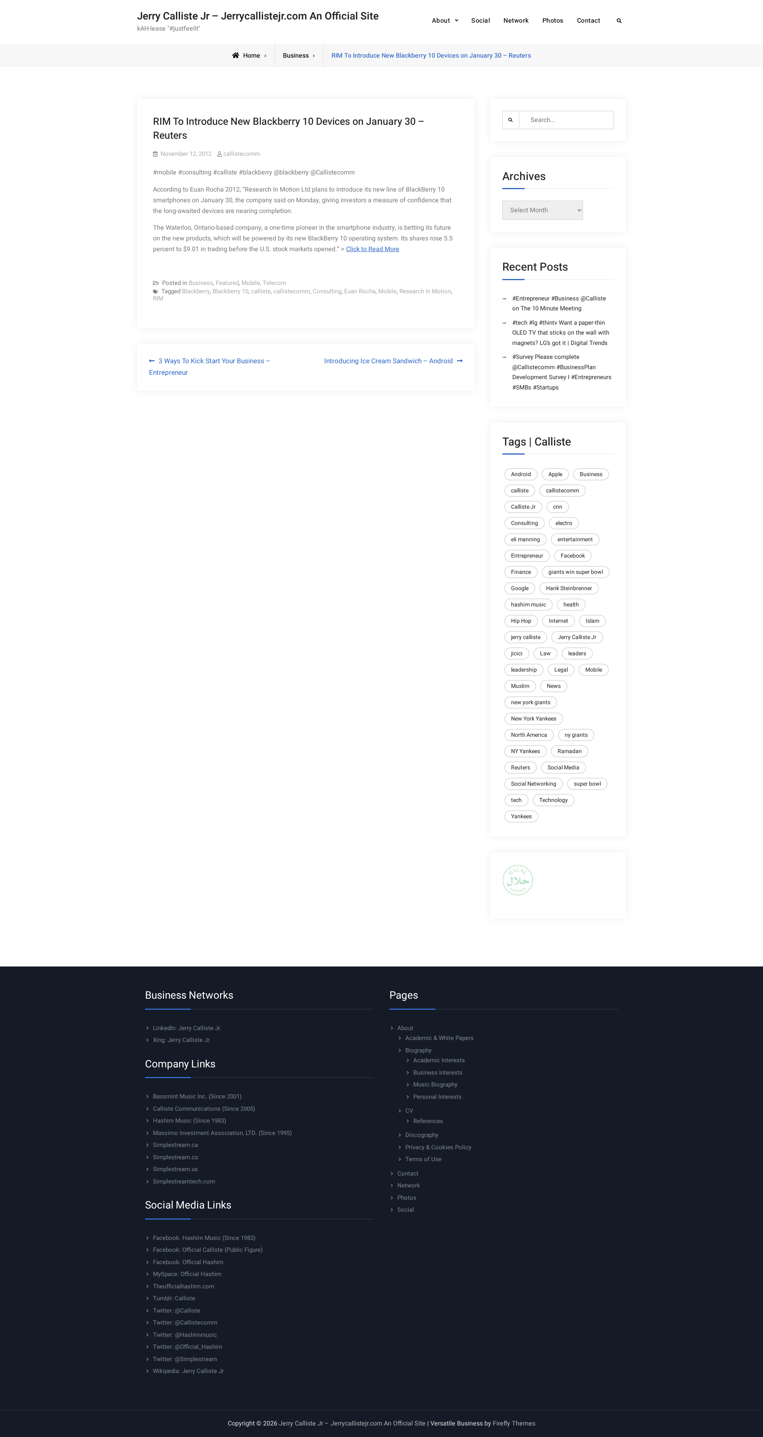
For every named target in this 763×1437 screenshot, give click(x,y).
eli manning (525, 539)
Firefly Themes (514, 1423)
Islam (592, 621)
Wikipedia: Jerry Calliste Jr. (189, 1371)
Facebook (573, 556)
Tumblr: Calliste (174, 1298)
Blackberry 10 (230, 291)
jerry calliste (525, 637)
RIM (158, 298)
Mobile (251, 283)
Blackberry (196, 291)
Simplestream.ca (175, 1145)
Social (480, 20)
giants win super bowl (575, 572)
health (571, 604)
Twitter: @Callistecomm (185, 1322)
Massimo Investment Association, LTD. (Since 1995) (222, 1133)
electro (564, 523)
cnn (557, 507)
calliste (261, 291)
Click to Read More (372, 249)
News (554, 686)
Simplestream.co (175, 1157)
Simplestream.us (175, 1169)
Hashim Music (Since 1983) (189, 1120)
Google (520, 588)
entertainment (575, 539)
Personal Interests (437, 1096)
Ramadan (570, 751)
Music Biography (435, 1084)
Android (521, 474)
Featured (227, 283)
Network (516, 20)
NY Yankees (525, 751)
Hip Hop (521, 621)
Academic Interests (439, 1060)
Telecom (274, 283)
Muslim (520, 686)
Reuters (520, 767)
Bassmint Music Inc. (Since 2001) (197, 1096)
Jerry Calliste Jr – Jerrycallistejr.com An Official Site (258, 16)
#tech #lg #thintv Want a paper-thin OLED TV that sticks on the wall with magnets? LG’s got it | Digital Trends (560, 332)
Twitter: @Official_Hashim (187, 1346)
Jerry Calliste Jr (577, 637)
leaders (577, 653)
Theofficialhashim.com (183, 1286)
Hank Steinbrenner (569, 588)
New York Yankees (533, 719)
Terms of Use (423, 1159)
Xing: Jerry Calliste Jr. (182, 1040)
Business (296, 55)
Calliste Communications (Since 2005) (204, 1108)
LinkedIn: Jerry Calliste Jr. (187, 1028)
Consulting (327, 291)
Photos (553, 20)
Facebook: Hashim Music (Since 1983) (204, 1238)
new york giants (530, 702)
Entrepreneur (527, 556)
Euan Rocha (360, 291)
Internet (558, 621)
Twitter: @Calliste (176, 1310)
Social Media (563, 767)
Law (545, 653)
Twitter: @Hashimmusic (185, 1334)
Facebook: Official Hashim (188, 1262)
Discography (421, 1135)
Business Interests (438, 1072)
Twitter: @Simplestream (185, 1359)
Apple (555, 474)
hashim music (528, 604)
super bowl (587, 784)
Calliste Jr (523, 507)
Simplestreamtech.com (184, 1181)
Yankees (521, 816)
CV (409, 1110)
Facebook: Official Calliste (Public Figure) (208, 1249)
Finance (521, 572)
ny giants (576, 735)
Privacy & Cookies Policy (438, 1147)
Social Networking (533, 784)
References (428, 1121)
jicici (517, 653)
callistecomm (241, 153)
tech (516, 800)
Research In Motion (425, 291)
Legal (561, 670)
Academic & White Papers (439, 1038)
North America (529, 735)
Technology (553, 800)
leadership (524, 670)
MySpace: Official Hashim (187, 1274)
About (441, 20)
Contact (588, 20)
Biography (418, 1050)
